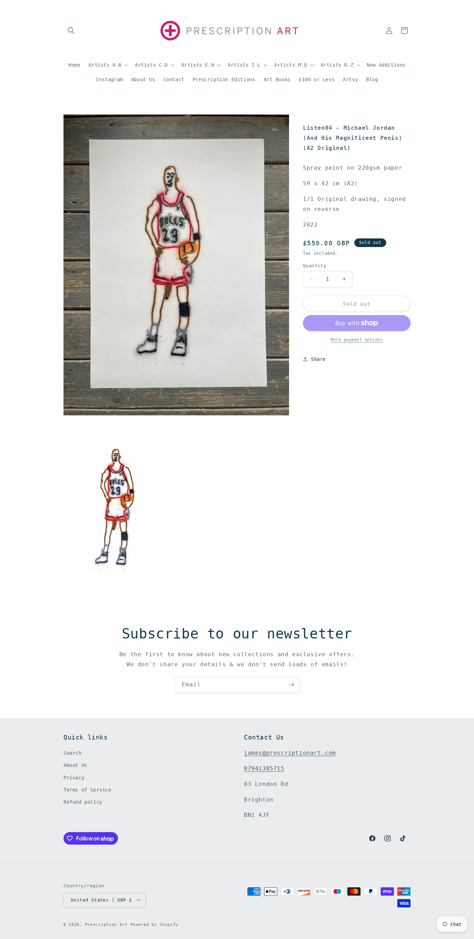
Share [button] (318, 359)
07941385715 (264, 768)
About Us (75, 765)
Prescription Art (106, 924)
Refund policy (83, 802)
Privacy (74, 777)
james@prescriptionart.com (290, 753)
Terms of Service (87, 790)
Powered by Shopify (154, 924)
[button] (71, 30)
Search (73, 753)
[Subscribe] (291, 685)
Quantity (314, 265)
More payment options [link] (357, 339)
